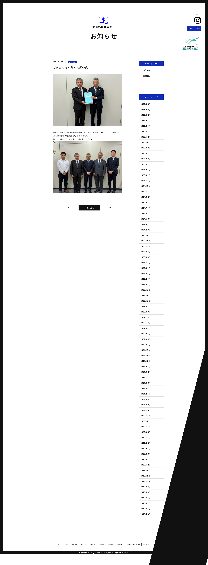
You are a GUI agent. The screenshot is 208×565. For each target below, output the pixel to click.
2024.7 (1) (145, 208)
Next (111, 208)
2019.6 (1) (145, 503)
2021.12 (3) (146, 350)
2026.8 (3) (145, 104)
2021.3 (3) (145, 399)
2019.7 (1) (145, 497)
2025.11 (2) (146, 142)
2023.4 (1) (145, 279)
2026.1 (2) (145, 137)
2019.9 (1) (145, 486)
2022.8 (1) (145, 312)
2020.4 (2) (145, 448)
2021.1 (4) (145, 410)
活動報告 (147, 75)
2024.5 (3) (145, 219)
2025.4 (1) (145, 169)
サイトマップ (147, 544)
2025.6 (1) (145, 164)
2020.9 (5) (145, 432)
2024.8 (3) (145, 202)
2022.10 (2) (146, 301)
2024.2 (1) (145, 230)
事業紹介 (83, 544)
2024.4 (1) (145, 224)
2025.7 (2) (145, 158)
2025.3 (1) (145, 175)
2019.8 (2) (145, 492)
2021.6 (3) (145, 383)
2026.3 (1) (145, 126)
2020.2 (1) (145, 459)
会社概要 (74, 544)
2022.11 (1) (146, 295)
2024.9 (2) (145, 197)
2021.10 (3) (146, 361)
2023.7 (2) (145, 262)
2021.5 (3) (145, 388)
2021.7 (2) (145, 377)
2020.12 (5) (146, 415)
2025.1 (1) (145, 180)
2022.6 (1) (145, 322)
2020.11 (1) (146, 421)
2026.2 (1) (145, 131)
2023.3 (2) (145, 284)
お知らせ (147, 70)
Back (67, 208)
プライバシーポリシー (133, 544)
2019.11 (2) (146, 476)
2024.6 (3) (145, 213)
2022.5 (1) (145, 328)
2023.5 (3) (145, 273)
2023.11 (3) (146, 240)
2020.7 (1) (145, 437)
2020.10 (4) (146, 426)
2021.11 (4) (146, 355)
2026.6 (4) (145, 109)
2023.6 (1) (145, 268)
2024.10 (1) (146, 191)
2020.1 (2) (145, 465)
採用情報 (101, 544)
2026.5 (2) (145, 115)
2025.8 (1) (145, 153)
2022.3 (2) (145, 339)
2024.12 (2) (146, 186)
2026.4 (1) (145, 120)
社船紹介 (92, 544)
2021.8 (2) (145, 372)
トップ (59, 544)
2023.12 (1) (146, 235)
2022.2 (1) (145, 344)
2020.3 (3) (145, 454)
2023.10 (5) (146, 246)
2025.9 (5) (145, 148)
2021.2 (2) (145, 404)
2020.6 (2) (145, 443)
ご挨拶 (66, 544)
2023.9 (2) (145, 251)
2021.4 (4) (145, 394)
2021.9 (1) (145, 366)
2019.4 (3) (145, 514)
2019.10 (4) (146, 481)
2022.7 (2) (145, 317)
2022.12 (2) (146, 290)
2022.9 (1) (145, 306)
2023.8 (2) (145, 257)
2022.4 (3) (145, 333)
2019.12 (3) (146, 470)
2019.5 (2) (145, 508)
